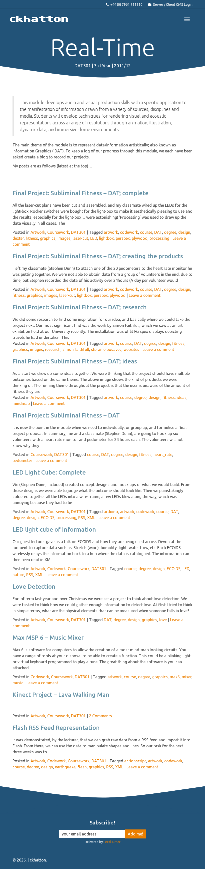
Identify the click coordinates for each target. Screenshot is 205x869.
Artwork (37, 232)
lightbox (106, 238)
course (146, 232)
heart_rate (163, 454)
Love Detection (34, 586)
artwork (111, 232)
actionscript (135, 761)
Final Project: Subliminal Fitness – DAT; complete (80, 193)
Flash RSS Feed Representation (56, 727)
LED (93, 238)
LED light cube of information (54, 529)
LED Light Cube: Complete (49, 472)
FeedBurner (112, 841)
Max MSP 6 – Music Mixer (48, 637)
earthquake (65, 767)
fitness (32, 238)
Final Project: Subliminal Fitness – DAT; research (79, 307)
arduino (111, 511)
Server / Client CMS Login (172, 5)
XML (91, 517)
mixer (187, 677)
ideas (181, 397)
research (52, 349)
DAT (158, 232)
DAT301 (78, 232)
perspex (123, 238)
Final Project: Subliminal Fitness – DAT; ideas (74, 361)
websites (131, 349)
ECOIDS (47, 517)
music (17, 683)
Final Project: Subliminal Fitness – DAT (66, 415)
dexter (18, 238)
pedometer (22, 460)
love (163, 619)
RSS (81, 517)
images (64, 238)
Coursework (58, 232)
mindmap (21, 403)
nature (18, 574)
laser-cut (80, 238)
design (184, 232)
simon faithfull (75, 349)
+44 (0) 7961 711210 (126, 5)
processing (159, 238)
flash (82, 767)
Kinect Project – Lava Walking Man (61, 694)
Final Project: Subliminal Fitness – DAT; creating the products (97, 256)
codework (129, 232)
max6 (175, 677)
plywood (140, 238)
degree (170, 232)
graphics (48, 238)
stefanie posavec (106, 349)
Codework (56, 568)
